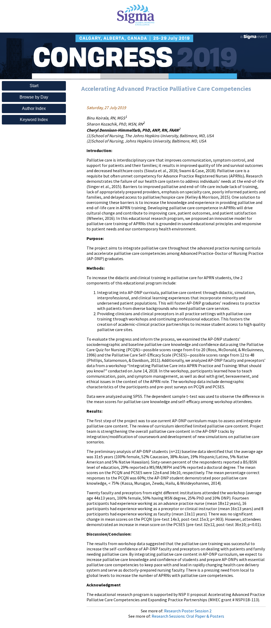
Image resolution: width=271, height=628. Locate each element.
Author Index (34, 108)
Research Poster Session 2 (187, 610)
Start (34, 85)
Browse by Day (34, 97)
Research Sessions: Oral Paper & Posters (188, 616)
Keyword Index (34, 119)
